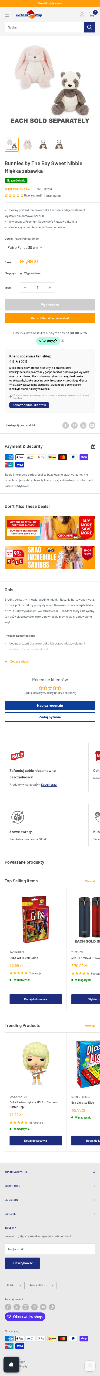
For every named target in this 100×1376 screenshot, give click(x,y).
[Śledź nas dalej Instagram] (25, 1307)
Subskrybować (22, 1263)
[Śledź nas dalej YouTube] (43, 1307)
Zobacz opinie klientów (29, 405)
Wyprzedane (50, 305)
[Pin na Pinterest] (74, 425)
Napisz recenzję (50, 705)
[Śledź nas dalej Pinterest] (34, 1307)
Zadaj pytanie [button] (50, 717)
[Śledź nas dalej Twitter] (16, 1307)
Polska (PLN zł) (38, 1285)
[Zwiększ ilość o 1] (50, 287)
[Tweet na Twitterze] (83, 425)
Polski (10, 1285)
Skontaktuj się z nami (50, 3)
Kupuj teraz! (49, 784)
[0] (91, 14)
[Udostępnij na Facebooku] (65, 425)
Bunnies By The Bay (17, 189)
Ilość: (8, 287)
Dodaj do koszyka (35, 999)
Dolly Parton (18, 1096)
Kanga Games (18, 951)
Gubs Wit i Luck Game (24, 958)
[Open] (11, 1364)
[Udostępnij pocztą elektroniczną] (92, 425)
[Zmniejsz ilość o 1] (25, 287)
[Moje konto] (82, 14)
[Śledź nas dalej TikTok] (52, 1307)
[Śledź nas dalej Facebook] (8, 1307)
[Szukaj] (89, 27)
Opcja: (22, 238)
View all (90, 881)
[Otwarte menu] (7, 15)
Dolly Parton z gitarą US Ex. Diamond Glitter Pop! (34, 1104)
